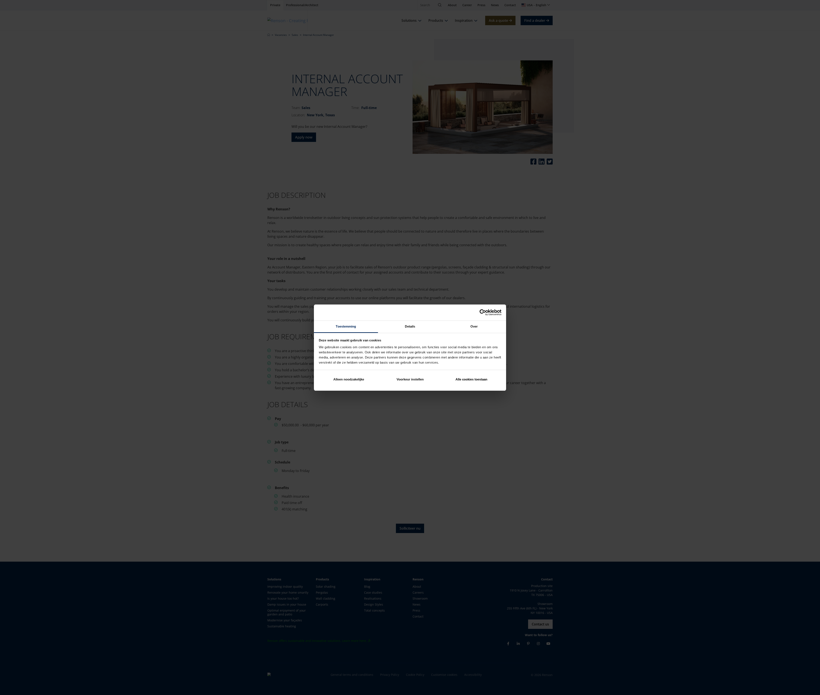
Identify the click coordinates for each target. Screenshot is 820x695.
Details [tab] (410, 326)
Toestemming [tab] (346, 326)
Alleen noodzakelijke (348, 379)
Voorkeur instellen (410, 379)
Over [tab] (474, 326)
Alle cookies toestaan (471, 379)
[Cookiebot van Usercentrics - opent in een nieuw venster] (482, 312)
